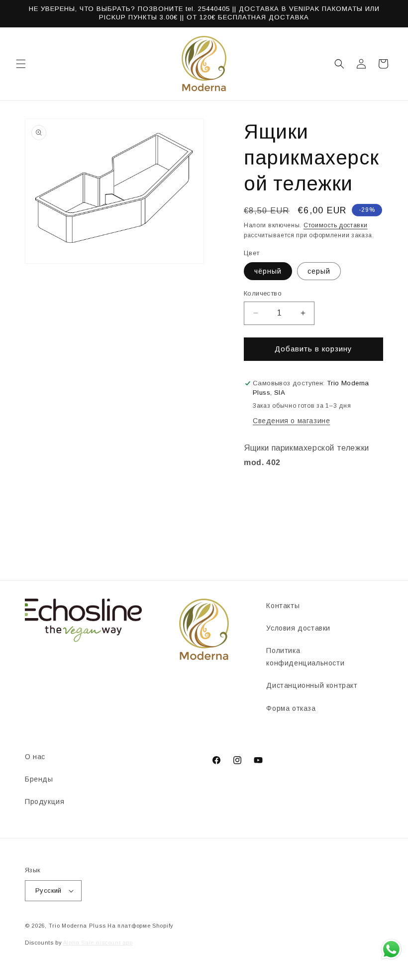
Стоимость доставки (336, 225)
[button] (21, 64)
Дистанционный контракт (311, 685)
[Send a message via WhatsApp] (391, 949)
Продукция (44, 801)
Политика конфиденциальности (305, 656)
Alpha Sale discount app (98, 943)
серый (318, 271)
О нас (35, 757)
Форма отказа (290, 708)
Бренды (39, 779)
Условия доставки (298, 628)
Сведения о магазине (291, 421)
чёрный (268, 271)
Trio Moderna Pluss (77, 926)
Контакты (283, 606)
